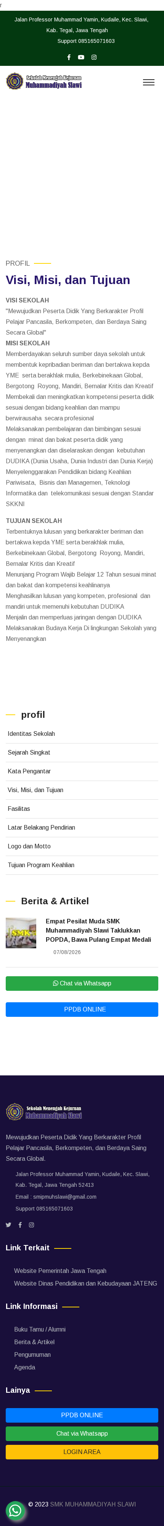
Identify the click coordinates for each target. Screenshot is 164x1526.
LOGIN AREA (82, 1452)
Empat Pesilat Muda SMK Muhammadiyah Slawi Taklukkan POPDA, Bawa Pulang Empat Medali (98, 930)
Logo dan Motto (29, 846)
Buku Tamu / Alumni (40, 1329)
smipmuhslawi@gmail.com (64, 1197)
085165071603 (96, 41)
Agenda (24, 1367)
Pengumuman (32, 1354)
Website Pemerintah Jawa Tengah (60, 1271)
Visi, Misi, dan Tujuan (35, 790)
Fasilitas (19, 808)
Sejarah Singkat (29, 752)
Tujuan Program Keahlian (41, 865)
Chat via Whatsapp (84, 983)
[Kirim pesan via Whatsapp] (15, 1510)
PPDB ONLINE (84, 1009)
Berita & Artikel (34, 1342)
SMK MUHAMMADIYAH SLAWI (93, 1504)
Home (41, 180)
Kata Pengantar (29, 771)
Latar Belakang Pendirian (41, 827)
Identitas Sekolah (31, 733)
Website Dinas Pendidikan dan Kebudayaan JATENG (85, 1283)
